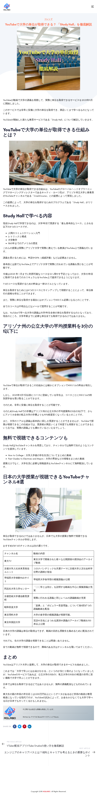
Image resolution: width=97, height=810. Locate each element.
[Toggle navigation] (79, 7)
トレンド (48, 19)
